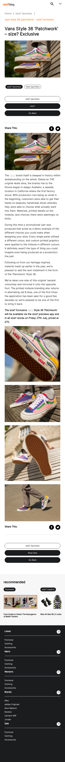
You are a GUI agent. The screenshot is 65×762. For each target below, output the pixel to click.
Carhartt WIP (10, 716)
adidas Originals (12, 704)
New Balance (11, 708)
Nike (7, 700)
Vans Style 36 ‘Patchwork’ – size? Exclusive (29, 19)
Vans (12, 175)
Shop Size (32, 553)
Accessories (10, 647)
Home (8, 13)
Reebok (8, 712)
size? (32, 106)
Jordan (8, 719)
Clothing (8, 644)
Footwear (9, 589)
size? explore (48, 589)
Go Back (32, 113)
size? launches (23, 13)
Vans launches (32, 87)
